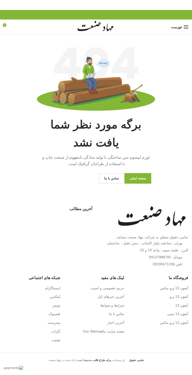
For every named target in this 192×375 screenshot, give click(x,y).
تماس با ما (116, 314)
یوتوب (56, 340)
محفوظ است (93, 360)
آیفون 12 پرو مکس (174, 323)
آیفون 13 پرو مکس (174, 288)
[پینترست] (96, 14)
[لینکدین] (90, 14)
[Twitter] (102, 14)
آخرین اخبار (115, 323)
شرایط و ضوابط (112, 305)
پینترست (54, 323)
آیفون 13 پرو (179, 297)
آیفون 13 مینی (177, 314)
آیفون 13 (181, 305)
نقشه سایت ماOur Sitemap (103, 331)
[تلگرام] (85, 14)
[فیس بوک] (107, 14)
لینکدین (55, 297)
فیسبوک (54, 314)
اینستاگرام (52, 288)
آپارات (55, 331)
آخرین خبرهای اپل (111, 297)
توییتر (56, 305)
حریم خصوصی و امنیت (107, 288)
